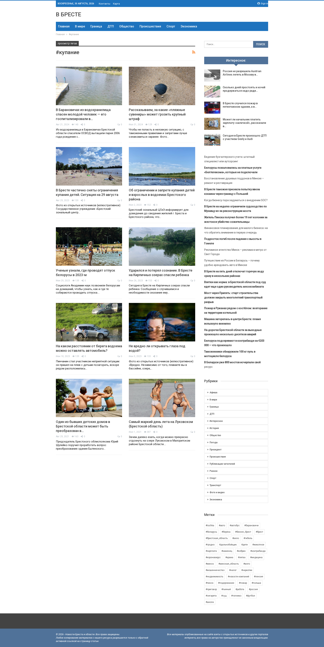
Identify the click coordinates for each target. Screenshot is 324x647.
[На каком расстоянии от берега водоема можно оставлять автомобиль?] (89, 322)
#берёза (226, 532)
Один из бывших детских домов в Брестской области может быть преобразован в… (83, 426)
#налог (233, 570)
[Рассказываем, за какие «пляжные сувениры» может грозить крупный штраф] (162, 86)
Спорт (170, 26)
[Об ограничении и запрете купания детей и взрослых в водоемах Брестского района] (162, 166)
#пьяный (226, 589)
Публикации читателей (222, 464)
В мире (80, 26)
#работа (240, 589)
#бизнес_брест (243, 532)
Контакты (104, 3)
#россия (253, 589)
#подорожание (226, 583)
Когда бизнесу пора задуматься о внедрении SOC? (236, 200)
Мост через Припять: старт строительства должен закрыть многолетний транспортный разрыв (233, 297)
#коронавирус (213, 557)
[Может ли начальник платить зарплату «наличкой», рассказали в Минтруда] (212, 124)
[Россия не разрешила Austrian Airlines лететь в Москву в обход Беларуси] (212, 75)
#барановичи (251, 525)
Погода (214, 442)
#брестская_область (217, 538)
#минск (210, 563)
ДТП (110, 26)
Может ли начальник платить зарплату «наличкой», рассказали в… (244, 123)
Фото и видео (217, 492)
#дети (244, 544)
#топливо (236, 595)
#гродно (210, 544)
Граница (96, 26)
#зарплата (211, 551)
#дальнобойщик (228, 544)
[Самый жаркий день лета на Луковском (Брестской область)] (162, 398)
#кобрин (241, 551)
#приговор (211, 589)
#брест (259, 532)
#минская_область (228, 563)
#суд (223, 595)
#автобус (235, 525)
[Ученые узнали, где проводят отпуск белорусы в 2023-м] (89, 246)
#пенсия (258, 576)
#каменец (226, 551)
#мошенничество (215, 570)
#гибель (248, 538)
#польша (256, 583)
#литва (241, 557)
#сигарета (211, 595)
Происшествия (150, 26)
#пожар (243, 583)
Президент (215, 449)
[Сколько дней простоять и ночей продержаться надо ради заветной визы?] (212, 92)
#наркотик (246, 570)
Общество (126, 26)
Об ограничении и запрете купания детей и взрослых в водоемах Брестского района (162, 194)
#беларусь (211, 532)
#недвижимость (214, 576)
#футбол (250, 595)
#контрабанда (258, 551)
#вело (235, 538)
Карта (116, 3)
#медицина (256, 557)
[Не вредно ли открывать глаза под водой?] (162, 322)
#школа (210, 602)
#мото (246, 563)
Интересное (216, 421)
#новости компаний (238, 576)
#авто (222, 525)
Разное (214, 471)
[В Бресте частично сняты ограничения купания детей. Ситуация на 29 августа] (89, 166)
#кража (229, 557)
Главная (64, 26)
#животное (258, 544)
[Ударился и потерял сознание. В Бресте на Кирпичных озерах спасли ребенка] (162, 246)
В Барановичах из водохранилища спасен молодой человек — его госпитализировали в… (83, 114)
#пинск (209, 583)
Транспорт (215, 485)
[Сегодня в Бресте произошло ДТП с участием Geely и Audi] (212, 140)
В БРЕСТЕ (68, 14)
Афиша (213, 392)
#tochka (210, 525)
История (214, 428)
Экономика (189, 26)
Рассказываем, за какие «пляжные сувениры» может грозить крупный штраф (157, 114)
